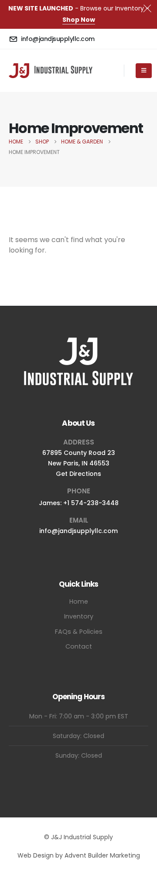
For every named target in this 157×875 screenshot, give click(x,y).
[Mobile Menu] (144, 70)
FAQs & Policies (78, 631)
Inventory (78, 616)
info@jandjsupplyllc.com (78, 530)
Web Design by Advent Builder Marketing (78, 855)
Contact (78, 646)
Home (78, 601)
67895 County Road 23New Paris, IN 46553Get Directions (78, 463)
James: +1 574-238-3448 (79, 503)
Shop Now (78, 19)
